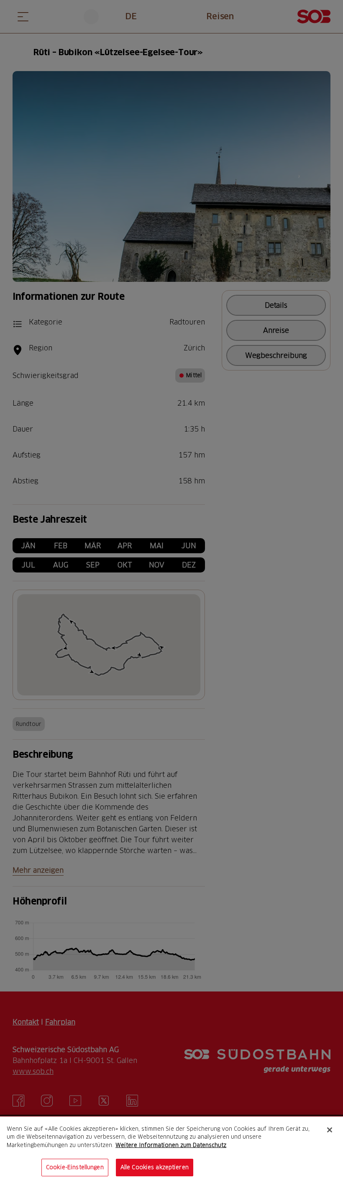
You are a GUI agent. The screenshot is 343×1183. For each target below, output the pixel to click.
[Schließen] (329, 1130)
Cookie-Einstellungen (75, 1167)
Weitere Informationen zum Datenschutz (170, 1145)
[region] (171, 1150)
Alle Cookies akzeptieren (154, 1167)
